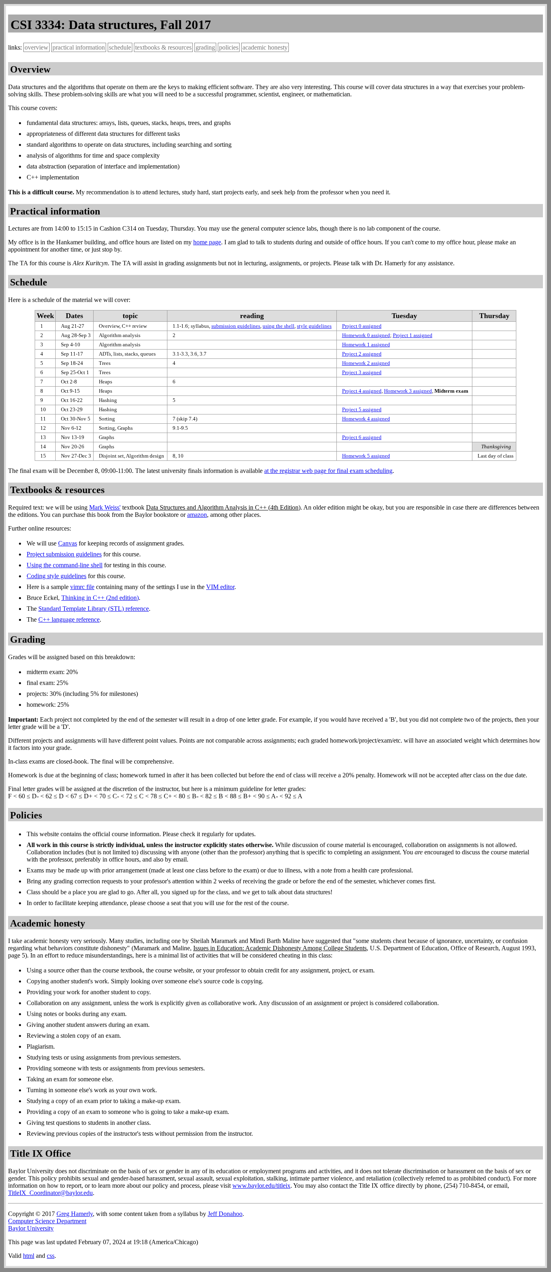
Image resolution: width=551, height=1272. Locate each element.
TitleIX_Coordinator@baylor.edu (50, 1192)
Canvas (67, 543)
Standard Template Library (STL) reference (93, 608)
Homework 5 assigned (366, 456)
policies (228, 47)
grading (205, 47)
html (28, 1255)
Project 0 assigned (362, 326)
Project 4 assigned (362, 391)
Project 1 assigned (412, 335)
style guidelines (314, 326)
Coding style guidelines (56, 576)
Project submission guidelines (64, 554)
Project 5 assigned (362, 409)
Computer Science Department (47, 1221)
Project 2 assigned (362, 354)
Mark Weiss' (105, 507)
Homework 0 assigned (366, 335)
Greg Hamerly (74, 1213)
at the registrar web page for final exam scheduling (328, 470)
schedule (120, 47)
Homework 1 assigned (366, 344)
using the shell (278, 326)
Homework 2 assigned (366, 363)
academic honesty (265, 47)
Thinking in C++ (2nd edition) (100, 597)
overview (36, 47)
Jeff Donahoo (225, 1213)
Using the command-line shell (64, 565)
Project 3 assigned (362, 372)
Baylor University (31, 1228)
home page (207, 242)
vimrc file (82, 586)
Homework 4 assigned (366, 419)
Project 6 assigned (362, 437)
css (50, 1255)
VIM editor (220, 586)
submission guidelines (235, 326)
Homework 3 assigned (408, 391)
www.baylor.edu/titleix (261, 1185)
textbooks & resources (163, 47)
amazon (197, 514)
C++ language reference (69, 619)
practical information (78, 47)
